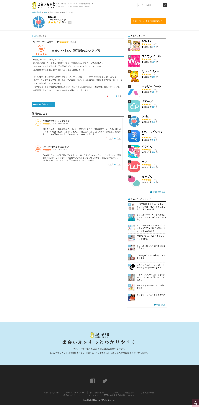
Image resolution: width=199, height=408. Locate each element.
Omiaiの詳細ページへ (44, 104)
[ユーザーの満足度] (64, 19)
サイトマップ (92, 395)
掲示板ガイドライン (72, 395)
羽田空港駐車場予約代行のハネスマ (119, 395)
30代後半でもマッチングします (56, 121)
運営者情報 (130, 392)
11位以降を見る (159, 192)
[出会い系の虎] (43, 5)
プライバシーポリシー (74, 392)
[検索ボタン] (165, 5)
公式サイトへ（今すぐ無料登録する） (148, 21)
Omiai (36, 36)
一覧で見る (161, 305)
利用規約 (115, 392)
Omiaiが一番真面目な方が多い (56, 147)
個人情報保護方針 (97, 392)
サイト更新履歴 (147, 392)
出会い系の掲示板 (51, 392)
